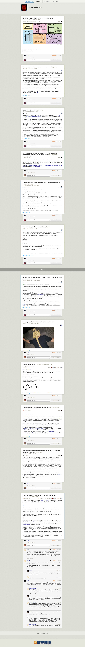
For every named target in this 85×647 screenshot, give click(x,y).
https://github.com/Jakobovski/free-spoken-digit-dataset (35, 428)
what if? (25, 367)
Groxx (28, 549)
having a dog (27, 416)
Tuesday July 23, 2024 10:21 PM (30, 68)
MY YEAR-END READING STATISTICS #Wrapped (38, 18)
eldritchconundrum (32, 588)
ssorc (28, 55)
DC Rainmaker (26, 455)
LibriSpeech (25, 429)
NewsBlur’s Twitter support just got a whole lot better (39, 495)
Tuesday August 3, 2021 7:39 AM (30, 156)
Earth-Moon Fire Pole (29, 364)
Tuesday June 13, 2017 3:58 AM (30, 409)
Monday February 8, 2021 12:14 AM (31, 185)
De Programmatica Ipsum (28, 113)
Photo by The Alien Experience (29, 415)
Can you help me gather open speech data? (36, 407)
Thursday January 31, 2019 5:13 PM (31, 323)
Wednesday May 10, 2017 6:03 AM (30, 496)
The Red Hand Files (27, 157)
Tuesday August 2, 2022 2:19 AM (30, 111)
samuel (30, 570)
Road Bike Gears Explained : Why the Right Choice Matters (41, 182)
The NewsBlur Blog (27, 498)
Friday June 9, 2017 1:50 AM (29, 453)
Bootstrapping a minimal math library (34, 227)
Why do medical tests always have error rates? (37, 67)
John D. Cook (26, 70)
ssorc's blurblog (35, 7)
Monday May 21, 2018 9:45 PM (30, 366)
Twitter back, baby (44, 500)
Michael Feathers (28, 110)
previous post (40, 294)
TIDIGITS (28, 426)
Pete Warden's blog (27, 410)
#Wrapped (40, 49)
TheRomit (28, 560)
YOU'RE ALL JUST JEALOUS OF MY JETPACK (32, 21)
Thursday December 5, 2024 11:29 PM (31, 19)
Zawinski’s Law (36, 521)
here (37, 92)
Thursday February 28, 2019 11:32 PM (31, 280)
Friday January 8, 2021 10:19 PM (30, 228)
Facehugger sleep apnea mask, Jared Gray (36, 322)
